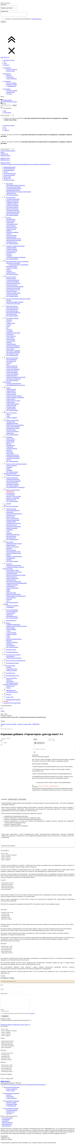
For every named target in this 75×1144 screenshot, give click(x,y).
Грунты (6, 172)
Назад (2, 721)
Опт (5, 62)
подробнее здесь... (36, 19)
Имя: (2, 985)
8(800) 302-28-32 (5, 160)
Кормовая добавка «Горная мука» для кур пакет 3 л (15, 1024)
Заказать (3, 21)
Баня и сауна (7, 177)
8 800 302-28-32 (5, 57)
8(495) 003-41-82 (5, 158)
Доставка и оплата (9, 60)
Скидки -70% (7, 178)
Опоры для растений (9, 173)
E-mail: (2, 989)
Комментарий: (4, 993)
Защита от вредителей (24, 724)
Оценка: (2, 1009)
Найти (14, 105)
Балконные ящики (9, 170)
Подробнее (31, 1013)
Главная (3, 724)
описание (4, 799)
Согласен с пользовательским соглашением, (23, 19)
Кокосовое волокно (9, 175)
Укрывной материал (9, 167)
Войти (2, 152)
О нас (5, 63)
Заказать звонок (7, 100)
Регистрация (7, 112)
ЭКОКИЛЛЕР (35, 724)
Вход (5, 111)
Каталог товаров (11, 724)
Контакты (6, 65)
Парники (12, 168)
